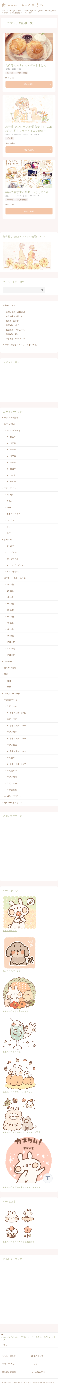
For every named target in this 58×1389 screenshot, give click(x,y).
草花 (9, 687)
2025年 (13, 443)
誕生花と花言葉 (9, 1372)
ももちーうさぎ (14, 514)
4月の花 (10, 138)
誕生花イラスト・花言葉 (15, 578)
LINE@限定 (9, 661)
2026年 (13, 437)
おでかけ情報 (22, 73)
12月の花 (11, 655)
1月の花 (10, 584)
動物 (9, 507)
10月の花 (11, 642)
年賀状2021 (12, 771)
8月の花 (10, 629)
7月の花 (10, 623)
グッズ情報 (12, 552)
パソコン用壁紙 (11, 417)
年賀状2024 (12, 732)
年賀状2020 (12, 777)
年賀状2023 (12, 745)
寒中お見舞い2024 (18, 738)
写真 (6, 674)
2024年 (13, 450)
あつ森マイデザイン (13, 796)
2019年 (13, 482)
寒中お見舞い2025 (18, 726)
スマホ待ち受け (11, 424)
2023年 (13, 456)
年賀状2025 (12, 719)
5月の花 (10, 610)
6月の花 (10, 616)
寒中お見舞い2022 (18, 764)
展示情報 (10, 73)
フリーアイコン (11, 488)
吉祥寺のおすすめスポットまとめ (25, 65)
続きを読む (29, 84)
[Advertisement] (21, 382)
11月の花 (11, 649)
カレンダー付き (14, 430)
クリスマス (12, 527)
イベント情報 (13, 571)
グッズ (34, 1364)
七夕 (9, 533)
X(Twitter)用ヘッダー (13, 803)
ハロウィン (12, 520)
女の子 (10, 501)
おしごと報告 (13, 559)
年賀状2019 (12, 783)
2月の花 (10, 591)
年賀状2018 (12, 790)
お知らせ (8, 539)
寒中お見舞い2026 (18, 713)
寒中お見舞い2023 (18, 751)
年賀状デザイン (11, 700)
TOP (28, 1338)
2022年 (13, 462)
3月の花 (10, 597)
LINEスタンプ (37, 1356)
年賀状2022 (12, 758)
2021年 (13, 469)
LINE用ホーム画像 (12, 693)
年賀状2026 (12, 706)
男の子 (10, 495)
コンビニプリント (17, 565)
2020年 (13, 475)
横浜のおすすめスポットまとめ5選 (26, 192)
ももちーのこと (9, 1356)
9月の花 (10, 636)
